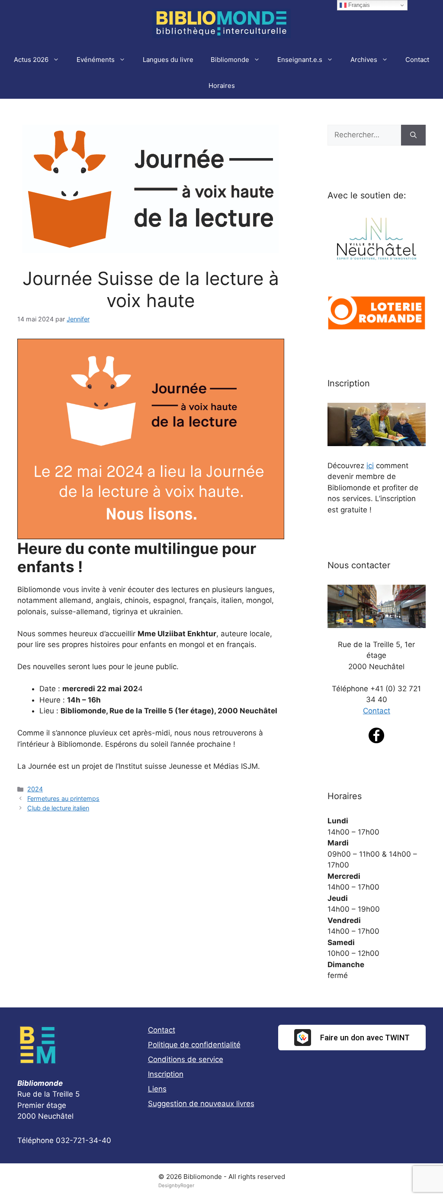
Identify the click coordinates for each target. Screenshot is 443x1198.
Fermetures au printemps (63, 798)
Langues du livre (168, 59)
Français (358, 5)
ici (370, 465)
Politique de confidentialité (194, 1044)
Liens (157, 1089)
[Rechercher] (413, 135)
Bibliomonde (230, 59)
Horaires (222, 85)
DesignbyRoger (176, 1185)
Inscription (165, 1074)
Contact (417, 59)
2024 (35, 789)
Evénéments (96, 59)
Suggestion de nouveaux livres (201, 1103)
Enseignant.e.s (299, 59)
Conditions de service (185, 1059)
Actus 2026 (31, 59)
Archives (363, 59)
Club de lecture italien (58, 808)
